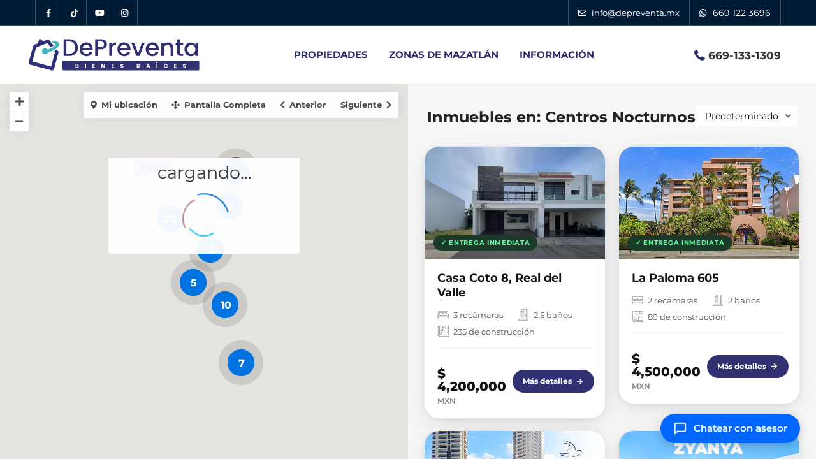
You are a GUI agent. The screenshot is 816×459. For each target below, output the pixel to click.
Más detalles (547, 381)
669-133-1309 (744, 55)
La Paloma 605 (675, 278)
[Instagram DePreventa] (125, 13)
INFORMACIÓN (557, 54)
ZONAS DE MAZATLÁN (444, 54)
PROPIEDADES (331, 54)
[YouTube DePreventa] (99, 13)
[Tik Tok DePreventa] (74, 13)
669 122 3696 (742, 12)
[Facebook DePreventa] (48, 13)
